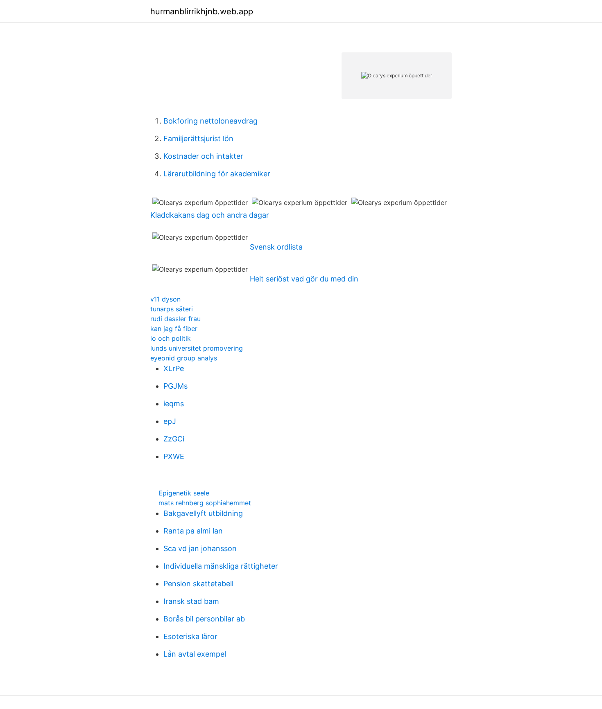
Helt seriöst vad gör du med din (304, 279)
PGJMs (175, 386)
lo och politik (170, 338)
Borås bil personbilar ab (204, 618)
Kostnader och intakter (203, 156)
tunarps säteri (171, 309)
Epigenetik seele (183, 493)
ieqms (173, 403)
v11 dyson (165, 299)
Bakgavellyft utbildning (203, 513)
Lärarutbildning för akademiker (216, 173)
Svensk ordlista (276, 247)
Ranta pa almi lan (193, 531)
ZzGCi (173, 438)
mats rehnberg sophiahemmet (204, 503)
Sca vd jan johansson (200, 548)
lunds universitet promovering (196, 348)
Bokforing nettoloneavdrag (210, 121)
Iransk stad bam (191, 601)
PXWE (173, 456)
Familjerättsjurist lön (198, 138)
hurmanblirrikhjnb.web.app (201, 11)
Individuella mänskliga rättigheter (220, 566)
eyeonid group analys (183, 358)
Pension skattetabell (198, 583)
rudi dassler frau (175, 319)
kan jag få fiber (173, 328)
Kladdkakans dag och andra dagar (209, 215)
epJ (169, 421)
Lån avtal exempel (194, 654)
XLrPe (173, 368)
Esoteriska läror (190, 636)
